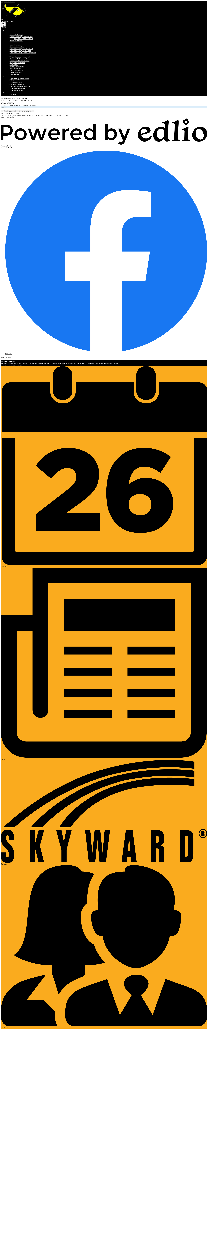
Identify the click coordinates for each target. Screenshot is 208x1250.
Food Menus (14, 65)
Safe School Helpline (62, 115)
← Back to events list (9, 111)
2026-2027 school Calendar (23, 39)
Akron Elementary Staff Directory (21, 37)
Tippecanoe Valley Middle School (21, 49)
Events (3, 107)
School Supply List (16, 70)
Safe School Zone (16, 72)
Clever (12, 81)
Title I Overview (19, 88)
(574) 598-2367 (35, 115)
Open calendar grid (25, 111)
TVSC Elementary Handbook (20, 57)
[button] (16, 33)
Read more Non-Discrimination (11, 365)
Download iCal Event (28, 105)
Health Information (16, 41)
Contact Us (13, 94)
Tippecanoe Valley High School (20, 51)
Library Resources (16, 82)
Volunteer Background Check (20, 59)
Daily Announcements (17, 63)
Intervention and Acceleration (20, 86)
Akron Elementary (16, 45)
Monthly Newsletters (17, 67)
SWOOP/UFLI (19, 90)
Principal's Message (16, 35)
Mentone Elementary (17, 47)
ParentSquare (14, 74)
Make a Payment (15, 69)
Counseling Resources (17, 84)
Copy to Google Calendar (10, 105)
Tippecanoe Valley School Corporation (23, 53)
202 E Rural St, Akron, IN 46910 (12, 115)
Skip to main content (8, 2)
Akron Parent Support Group (19, 61)
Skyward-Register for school (19, 79)
